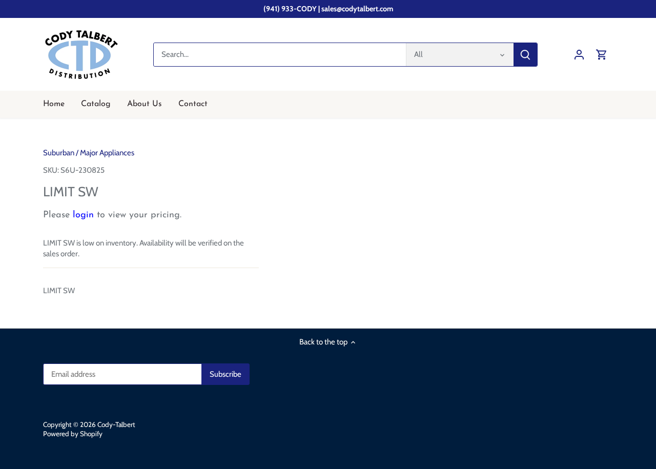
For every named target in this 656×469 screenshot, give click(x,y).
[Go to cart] (602, 54)
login (83, 215)
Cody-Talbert (116, 424)
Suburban (58, 152)
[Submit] (525, 54)
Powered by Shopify (72, 434)
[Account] (579, 54)
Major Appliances (107, 152)
